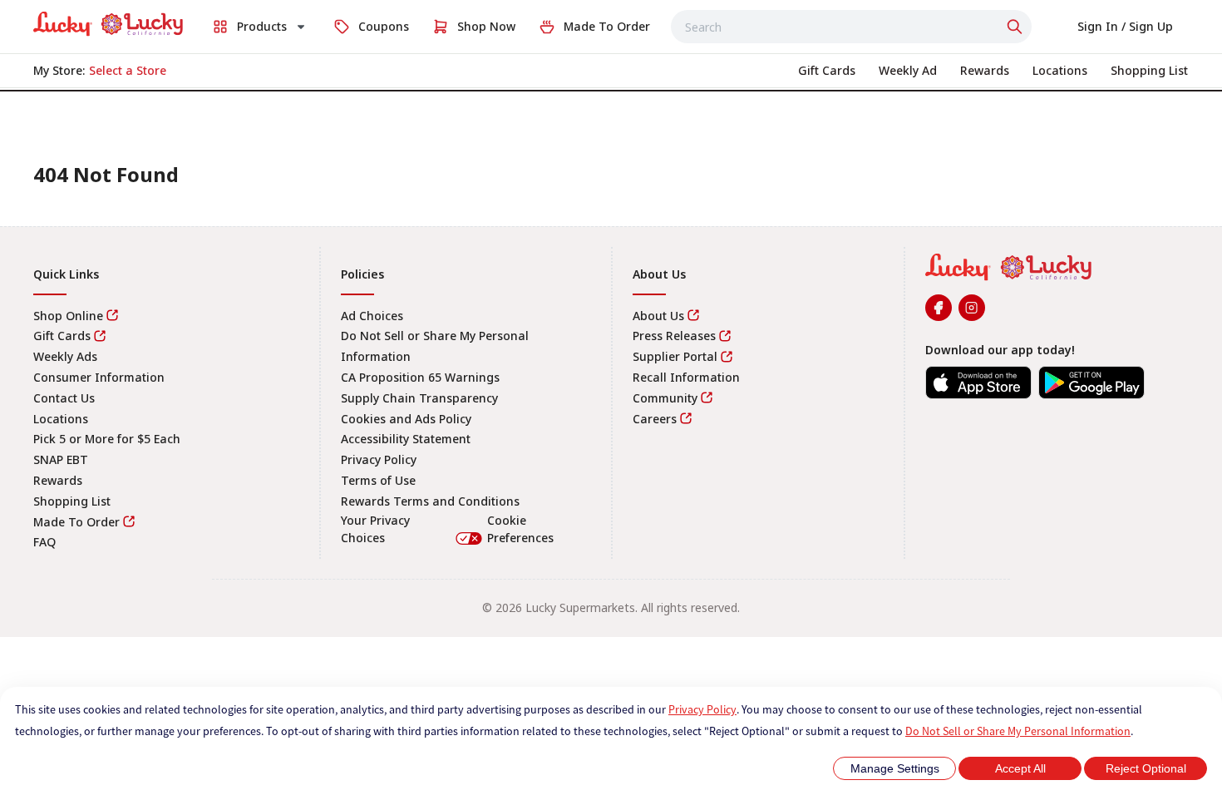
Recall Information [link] (686, 377)
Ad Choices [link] (372, 315)
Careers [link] (655, 419)
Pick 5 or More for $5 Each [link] (106, 439)
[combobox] (851, 26)
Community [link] (665, 398)
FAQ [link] (44, 542)
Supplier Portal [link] (675, 356)
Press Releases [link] (674, 335)
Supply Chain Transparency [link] (419, 398)
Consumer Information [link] (99, 377)
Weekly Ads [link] (65, 356)
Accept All (1020, 768)
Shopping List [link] (72, 501)
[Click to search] (1016, 26)
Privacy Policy (702, 709)
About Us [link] (658, 315)
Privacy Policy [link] (378, 459)
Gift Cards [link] (62, 335)
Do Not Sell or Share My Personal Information (1018, 730)
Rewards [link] (57, 480)
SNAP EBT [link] (60, 459)
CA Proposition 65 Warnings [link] (420, 377)
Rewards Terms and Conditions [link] (430, 501)
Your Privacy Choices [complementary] (447, 529)
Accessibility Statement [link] (406, 439)
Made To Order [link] (76, 522)
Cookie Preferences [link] (520, 529)
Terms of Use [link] (378, 480)
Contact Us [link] (64, 398)
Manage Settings (894, 768)
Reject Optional (1146, 768)
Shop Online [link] (68, 315)
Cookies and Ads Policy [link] (406, 419)
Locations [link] (60, 419)
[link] (108, 24)
